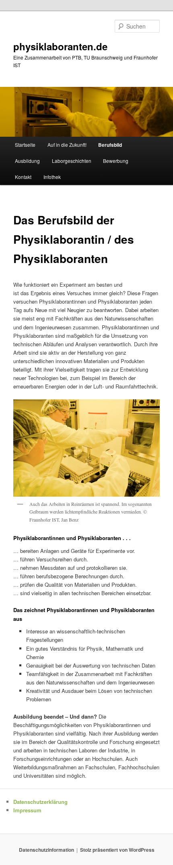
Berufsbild (110, 144)
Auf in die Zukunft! (66, 144)
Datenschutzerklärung (40, 801)
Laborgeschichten (71, 160)
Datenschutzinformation (46, 849)
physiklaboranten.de (60, 46)
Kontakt (23, 176)
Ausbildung (27, 160)
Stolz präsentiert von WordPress (117, 849)
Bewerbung (115, 160)
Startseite (25, 144)
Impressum (27, 810)
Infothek (52, 176)
